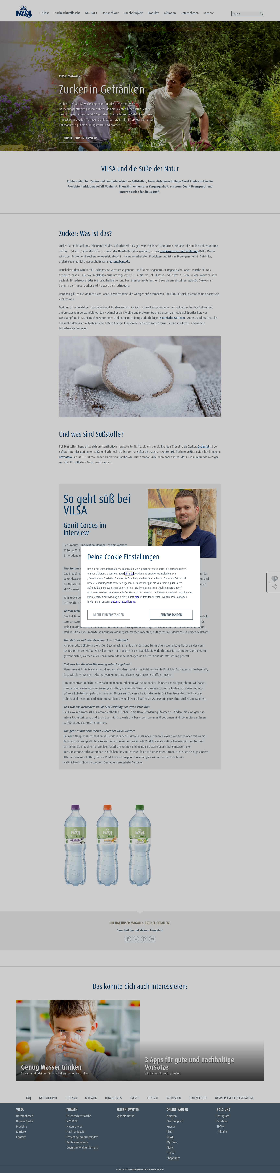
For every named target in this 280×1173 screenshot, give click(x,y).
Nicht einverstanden (108, 614)
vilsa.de (129, 573)
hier (137, 597)
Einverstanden (171, 614)
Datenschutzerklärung (123, 601)
